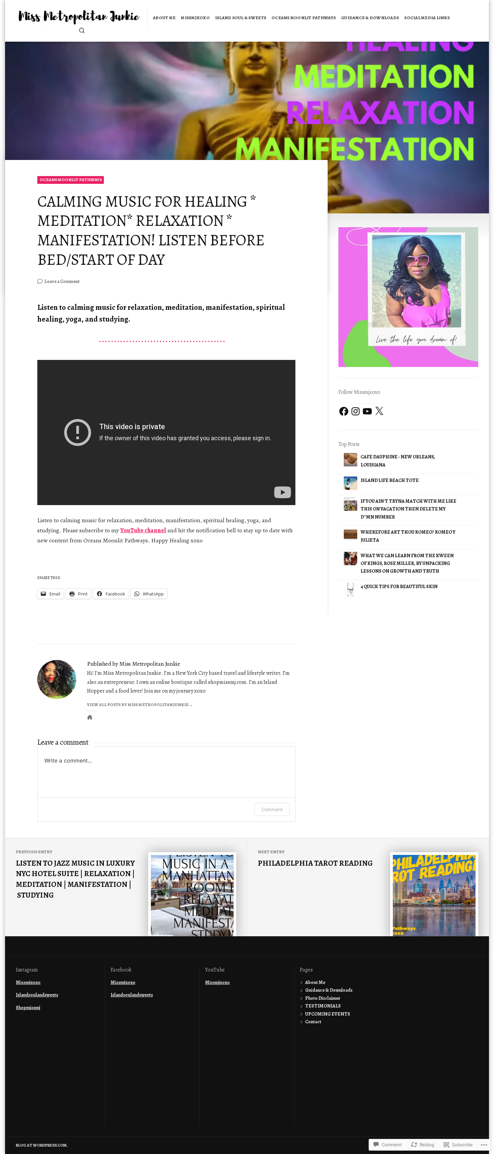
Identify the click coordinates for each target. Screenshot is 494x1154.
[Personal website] (89, 717)
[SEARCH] (82, 30)
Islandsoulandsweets (37, 995)
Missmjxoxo (195, 17)
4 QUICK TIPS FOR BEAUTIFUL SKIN (399, 586)
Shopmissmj (28, 1007)
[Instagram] (355, 411)
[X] (379, 411)
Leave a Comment (62, 281)
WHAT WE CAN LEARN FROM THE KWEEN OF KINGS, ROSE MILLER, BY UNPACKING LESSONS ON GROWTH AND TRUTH (407, 563)
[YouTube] (367, 411)
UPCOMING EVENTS (327, 1014)
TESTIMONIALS (323, 1006)
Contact (313, 1022)
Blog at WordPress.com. (42, 1145)
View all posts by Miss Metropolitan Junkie (138, 704)
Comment (272, 809)
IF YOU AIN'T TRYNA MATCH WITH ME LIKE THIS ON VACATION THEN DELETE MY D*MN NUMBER (408, 509)
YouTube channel (143, 530)
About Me (164, 17)
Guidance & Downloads (370, 17)
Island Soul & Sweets (240, 17)
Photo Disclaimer (322, 998)
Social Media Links (427, 17)
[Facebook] (343, 411)
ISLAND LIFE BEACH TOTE (390, 480)
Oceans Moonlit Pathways (304, 17)
